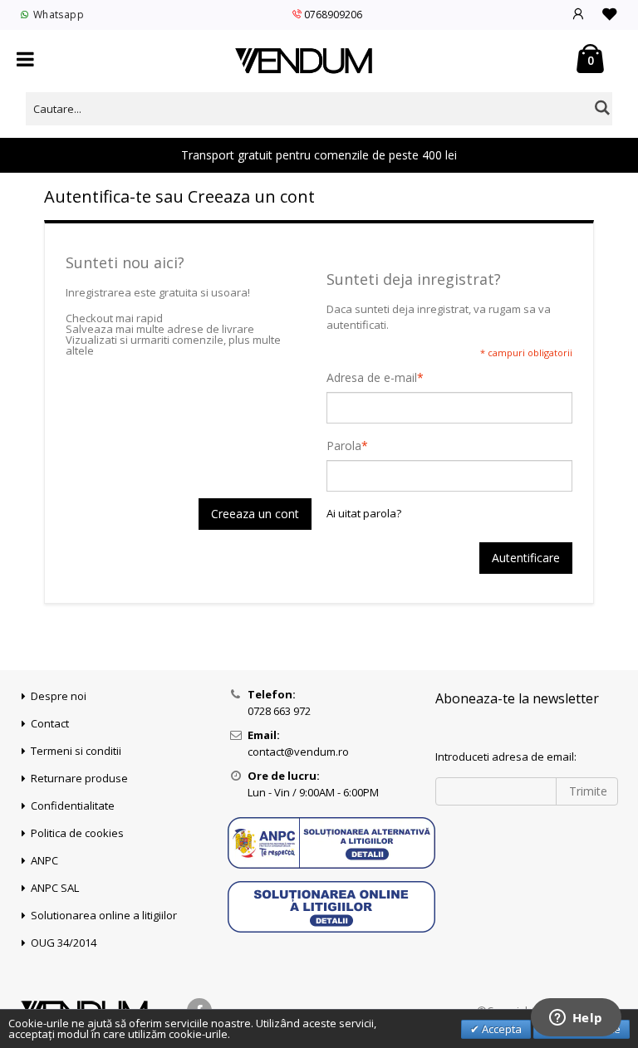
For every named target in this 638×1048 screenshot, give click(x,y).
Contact (50, 723)
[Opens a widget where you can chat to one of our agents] (575, 1019)
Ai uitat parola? (363, 513)
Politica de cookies (77, 832)
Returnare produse (79, 778)
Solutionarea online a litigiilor (104, 915)
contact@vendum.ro (298, 751)
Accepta (500, 1028)
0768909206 (333, 14)
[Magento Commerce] (304, 61)
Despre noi (58, 695)
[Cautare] (602, 107)
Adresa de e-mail (371, 378)
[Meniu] (25, 60)
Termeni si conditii (76, 750)
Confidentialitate (73, 805)
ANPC (44, 860)
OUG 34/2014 (63, 942)
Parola (343, 446)
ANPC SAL (55, 887)
